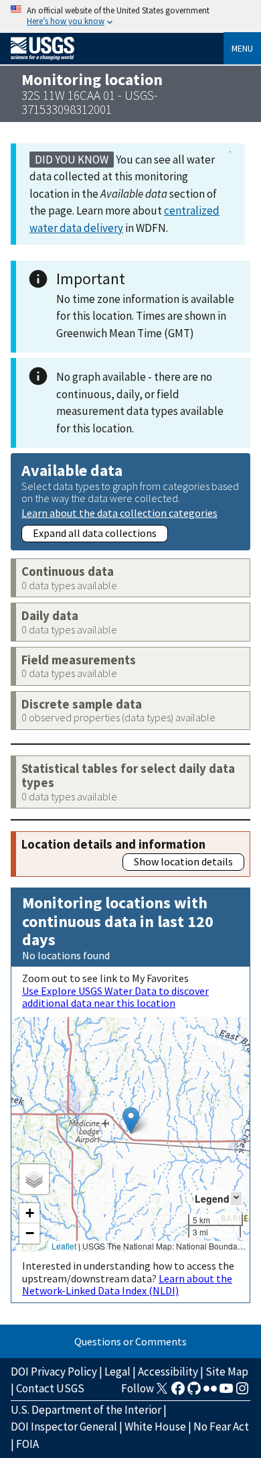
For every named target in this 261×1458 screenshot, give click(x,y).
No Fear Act (221, 1426)
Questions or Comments (130, 1341)
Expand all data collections (95, 533)
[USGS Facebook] (178, 1392)
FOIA (27, 1444)
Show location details (183, 861)
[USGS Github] (194, 1392)
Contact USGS (50, 1388)
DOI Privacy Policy (54, 1371)
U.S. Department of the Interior (86, 1409)
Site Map (226, 1371)
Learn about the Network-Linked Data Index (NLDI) (127, 1284)
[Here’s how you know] (130, 16)
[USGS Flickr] (210, 1392)
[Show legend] (236, 1198)
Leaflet (64, 1246)
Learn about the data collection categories (119, 512)
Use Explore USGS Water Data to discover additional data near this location (115, 997)
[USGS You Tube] (226, 1392)
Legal (117, 1371)
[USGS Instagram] (242, 1392)
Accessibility (168, 1371)
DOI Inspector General (64, 1426)
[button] (130, 1120)
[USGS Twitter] (162, 1392)
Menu (242, 48)
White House (155, 1426)
